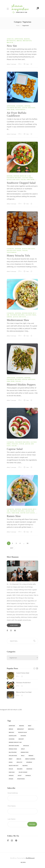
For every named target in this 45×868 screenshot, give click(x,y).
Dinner (27, 106)
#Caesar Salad (22, 732)
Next (11, 548)
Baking (27, 39)
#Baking (21, 725)
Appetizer (19, 39)
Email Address (13, 793)
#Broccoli (31, 729)
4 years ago (13, 134)
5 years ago (13, 400)
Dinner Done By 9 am (22, 176)
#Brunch (11, 732)
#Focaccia (26, 745)
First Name (12, 806)
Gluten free (27, 177)
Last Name (11, 819)
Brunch (10, 42)
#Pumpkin (29, 762)
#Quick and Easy (13, 765)
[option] (22, 685)
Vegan (25, 250)
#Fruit (23, 749)
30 (27, 543)
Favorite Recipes (14, 107)
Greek (9, 316)
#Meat (10, 759)
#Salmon (19, 769)
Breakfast (27, 40)
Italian (15, 443)
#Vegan (11, 779)
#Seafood (29, 769)
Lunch (21, 443)
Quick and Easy (28, 107)
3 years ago (13, 64)
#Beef (29, 725)
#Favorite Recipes (14, 745)
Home (17, 25)
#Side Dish (12, 772)
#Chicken (23, 735)
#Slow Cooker (23, 772)
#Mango (31, 755)
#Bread (11, 729)
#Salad (11, 769)
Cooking (20, 106)
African (10, 39)
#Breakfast (20, 729)
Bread (19, 40)
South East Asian (14, 250)
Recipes (23, 862)
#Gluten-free (13, 752)
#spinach (28, 775)
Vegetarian (20, 109)
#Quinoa (25, 765)
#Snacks (11, 775)
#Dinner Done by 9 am (15, 742)
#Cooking (11, 739)
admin (8, 64)
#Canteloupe (12, 735)
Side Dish (10, 109)
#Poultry (19, 762)
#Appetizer (12, 725)
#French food (13, 749)
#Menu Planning (30, 759)
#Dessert (21, 739)
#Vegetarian (21, 779)
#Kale (22, 755)
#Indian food (24, 752)
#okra (10, 762)
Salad (23, 179)
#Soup (19, 775)
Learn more (14, 625)
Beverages (11, 40)
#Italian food (13, 755)
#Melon (19, 759)
